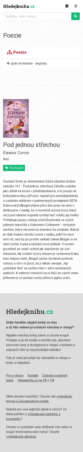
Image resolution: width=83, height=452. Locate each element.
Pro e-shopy (15, 375)
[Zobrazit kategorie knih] (67, 6)
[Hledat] (75, 16)
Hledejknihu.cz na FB (32, 380)
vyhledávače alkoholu (21, 437)
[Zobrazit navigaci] (76, 6)
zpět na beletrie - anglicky (28, 63)
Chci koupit (15, 167)
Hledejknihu (19, 6)
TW (52, 380)
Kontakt (33, 375)
